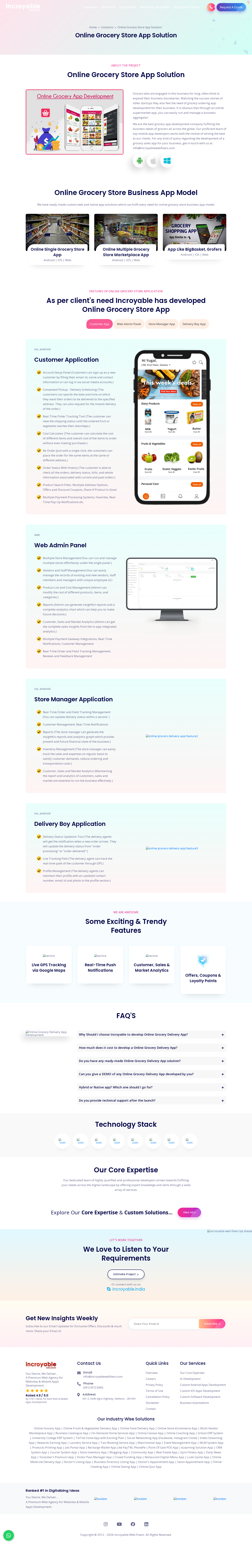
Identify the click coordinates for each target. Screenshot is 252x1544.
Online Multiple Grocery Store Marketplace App (126, 252)
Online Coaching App (180, 1433)
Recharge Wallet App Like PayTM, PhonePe (117, 1447)
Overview (152, 1373)
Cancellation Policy (158, 1397)
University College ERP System (52, 1438)
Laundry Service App (84, 1443)
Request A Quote (231, 7)
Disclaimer (152, 1403)
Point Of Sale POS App (163, 1447)
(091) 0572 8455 (93, 1387)
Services (107, 7)
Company (89, 7)
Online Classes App (151, 1433)
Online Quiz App (150, 1467)
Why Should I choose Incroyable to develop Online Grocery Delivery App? (133, 1034)
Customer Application (66, 360)
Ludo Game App (198, 1457)
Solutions (127, 7)
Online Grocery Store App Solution (140, 27)
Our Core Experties (192, 1373)
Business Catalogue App (72, 1433)
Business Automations (194, 1403)
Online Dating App (123, 1467)
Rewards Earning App (52, 1443)
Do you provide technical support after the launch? (117, 1100)
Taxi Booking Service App (117, 1443)
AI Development (190, 1379)
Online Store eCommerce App (177, 1428)
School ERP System (210, 1433)
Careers (151, 1379)
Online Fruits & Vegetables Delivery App (90, 1428)
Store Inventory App (93, 1452)
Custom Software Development (200, 1397)
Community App (142, 1452)
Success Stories (186, 7)
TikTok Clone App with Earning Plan (100, 1438)
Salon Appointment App (193, 1462)
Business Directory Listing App (114, 1462)
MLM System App (211, 1443)
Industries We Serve (154, 7)
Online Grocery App (47, 1428)
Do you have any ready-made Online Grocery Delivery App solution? (130, 1061)
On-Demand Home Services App (113, 1433)
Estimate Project (124, 1274)
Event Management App (180, 1443)
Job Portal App (75, 1447)
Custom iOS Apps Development (200, 1391)
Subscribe (211, 1324)
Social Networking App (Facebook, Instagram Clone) (162, 1438)
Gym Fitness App (191, 1452)
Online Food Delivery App (137, 1428)
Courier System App (63, 1452)
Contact (151, 1409)
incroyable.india (128, 1289)
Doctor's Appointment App (156, 1462)
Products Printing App (47, 1447)
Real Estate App (166, 1452)
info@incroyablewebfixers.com (102, 1376)
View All (188, 1212)
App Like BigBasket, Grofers (195, 249)
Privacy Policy (154, 1385)
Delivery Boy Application (70, 824)
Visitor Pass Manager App (94, 1457)
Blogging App (119, 1452)
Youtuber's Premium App (56, 1457)
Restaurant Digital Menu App (164, 1457)
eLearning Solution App (197, 1447)
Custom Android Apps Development (203, 1385)
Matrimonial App (149, 1443)
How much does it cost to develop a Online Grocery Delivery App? (128, 1048)
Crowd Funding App (128, 1457)
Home (93, 27)
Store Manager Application (73, 699)
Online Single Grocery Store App (57, 252)
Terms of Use (154, 1391)
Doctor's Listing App (77, 1462)
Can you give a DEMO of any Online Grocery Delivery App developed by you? (136, 1074)
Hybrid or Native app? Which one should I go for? (116, 1087)
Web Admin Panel (60, 545)
